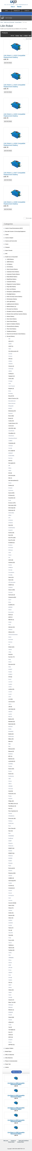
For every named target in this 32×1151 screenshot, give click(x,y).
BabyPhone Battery (11, 279)
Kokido (10, 671)
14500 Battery (10, 259)
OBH (9, 778)
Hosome (10, 592)
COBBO (10, 440)
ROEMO (10, 858)
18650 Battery (10, 261)
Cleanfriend (11, 430)
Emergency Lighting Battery (13, 291)
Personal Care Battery (12, 309)
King (9, 659)
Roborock (10, 845)
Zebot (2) (10, 1034)
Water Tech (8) (11, 1002)
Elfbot (9, 515)
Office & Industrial (9, 1054)
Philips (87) (11, 801)
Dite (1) (10, 478)
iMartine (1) (11, 619)
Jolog (9, 652)
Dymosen (10, 490)
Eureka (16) (11, 532)
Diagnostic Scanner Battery (13, 284)
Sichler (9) (10, 913)
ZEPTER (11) (11, 1044)
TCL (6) (10, 930)
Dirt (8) (10, 473)
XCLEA (10, 1014)
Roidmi (10, 860)
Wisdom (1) (11, 1009)
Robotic (10, 850)
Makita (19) (11, 719)
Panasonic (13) (12, 793)
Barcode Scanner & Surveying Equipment (15, 231)
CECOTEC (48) (12, 428)
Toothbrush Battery (11, 331)
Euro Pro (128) (11, 537)
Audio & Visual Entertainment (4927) (14, 228)
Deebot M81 (11, 455)
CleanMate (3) (11, 433)
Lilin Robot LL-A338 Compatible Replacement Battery (14, 203)
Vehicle (7, 1067)
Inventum (10, 639)
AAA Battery (10, 266)
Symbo (10, 925)
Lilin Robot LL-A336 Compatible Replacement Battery (14, 144)
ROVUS (10, 870)
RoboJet (10, 843)
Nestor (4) (10, 773)
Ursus (9, 970)
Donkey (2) (11, 485)
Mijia (9, 744)
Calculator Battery (11, 281)
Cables (7, 234)
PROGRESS (11, 816)
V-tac (9, 975)
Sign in (13, 6)
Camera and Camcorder (11, 241)
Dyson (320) (11, 493)
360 (9, 338)
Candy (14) (11, 420)
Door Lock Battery (11, 289)
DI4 (9, 465)
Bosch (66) (11, 415)
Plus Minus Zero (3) (13, 803)
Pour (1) (10, 808)
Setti (9, 898)
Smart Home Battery (12, 321)
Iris (9, 644)
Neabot (10, 766)
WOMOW (10, 1012)
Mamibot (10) (11, 721)
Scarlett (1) (11, 885)
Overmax (10, 788)
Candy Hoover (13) (13, 423)
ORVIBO (10, 786)
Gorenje (10, 570)
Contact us (13, 1140)
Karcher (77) (11, 657)
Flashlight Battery (11, 294)
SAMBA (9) (11, 878)
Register (19, 6)
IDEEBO (10, 607)
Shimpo (10, 910)
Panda (10, 796)
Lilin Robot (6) (11, 709)
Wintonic (10, 1007)
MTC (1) (10, 756)
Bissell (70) (11, 396)
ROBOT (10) (11, 848)
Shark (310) (11, 905)
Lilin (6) (10, 706)
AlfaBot (10, 361)
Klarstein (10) (11, 664)
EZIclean (10, 550)
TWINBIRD (11, 957)
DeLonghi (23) (11, 463)
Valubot (10, 980)
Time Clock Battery (11, 329)
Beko (9, 391)
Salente (10, 875)
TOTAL (10, 952)
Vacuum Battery (18, 22)
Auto (9, 383)
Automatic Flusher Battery (13, 274)
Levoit (9, 694)
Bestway (10, 393)
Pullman (10, 821)
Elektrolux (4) (11, 510)
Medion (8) (10, 734)
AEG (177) (10, 341)
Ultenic (10, 962)
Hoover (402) (11, 589)
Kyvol (9, 679)
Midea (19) (10, 739)
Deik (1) (10, 460)
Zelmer (10, 1042)
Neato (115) (11, 768)
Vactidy (10, 977)
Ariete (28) (11, 378)
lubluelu (10, 711)
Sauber (10, 883)
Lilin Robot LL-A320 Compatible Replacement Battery (14, 56)
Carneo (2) (11, 425)
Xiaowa (10, 1019)
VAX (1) (10, 982)
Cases (6, 244)
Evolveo (10, 545)
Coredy (10, 448)
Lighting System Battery (13, 304)
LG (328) (10, 699)
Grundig (10, 575)
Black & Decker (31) (13, 398)
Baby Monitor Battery (12, 276)
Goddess (10, 567)
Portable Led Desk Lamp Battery (15, 311)
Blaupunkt (10, 406)
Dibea (9, 468)
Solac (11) (10, 918)
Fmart (9, 555)
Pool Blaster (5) (12, 806)
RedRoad (10, 838)
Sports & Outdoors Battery (13, 324)
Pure (9, 826)
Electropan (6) (11, 507)
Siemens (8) (11, 915)
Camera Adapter (9, 237)
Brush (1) (10, 418)
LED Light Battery (11, 301)
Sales (30, 35)
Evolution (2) (11, 542)
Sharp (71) (10, 908)
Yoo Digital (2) (11, 1029)
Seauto (10, 890)
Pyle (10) (10, 831)
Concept (10, 445)
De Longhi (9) (11, 450)
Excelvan (10, 547)
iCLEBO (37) (11, 604)
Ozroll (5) (10, 791)
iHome (10, 609)
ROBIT (10, 840)
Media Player (8, 1051)
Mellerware (11, 736)
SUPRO (10, 920)
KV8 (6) (10, 676)
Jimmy (10, 649)
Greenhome (11, 572)
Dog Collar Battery (11, 286)
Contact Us (27, 10)
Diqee (9, 470)
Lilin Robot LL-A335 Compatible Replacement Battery (14, 115)
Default (26, 35)
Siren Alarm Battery (12, 319)
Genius (10, 565)
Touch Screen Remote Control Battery (16, 333)
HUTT (9, 599)
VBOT (9, 985)
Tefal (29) (10, 935)
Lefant (10, 686)
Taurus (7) (10, 927)
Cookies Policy (20, 1141)
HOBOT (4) (11, 584)
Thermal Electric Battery (13, 326)
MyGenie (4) (11, 758)
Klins (9, 666)
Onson (10, 781)
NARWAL (10, 763)
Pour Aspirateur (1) (13, 811)
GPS (6, 253)
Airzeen (10, 356)
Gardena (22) (11, 562)
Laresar (10, 681)
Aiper (9, 348)
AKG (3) (10, 358)
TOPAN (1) (10, 945)
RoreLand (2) (11, 868)
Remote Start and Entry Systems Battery (17, 314)
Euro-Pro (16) (11, 540)
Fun (9, 557)
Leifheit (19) (11, 689)
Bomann (10, 413)
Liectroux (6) (11, 701)
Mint (9, 746)
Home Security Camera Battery (14, 296)
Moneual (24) (11, 749)
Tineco (10, 942)
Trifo (9, 955)
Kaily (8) (10, 654)
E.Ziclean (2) (11, 495)
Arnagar (10, 381)
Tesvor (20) (11, 940)
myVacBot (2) (11, 761)
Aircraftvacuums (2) (13, 351)
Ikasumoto (11, 612)
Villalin (10, 992)
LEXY (9, 696)
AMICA (10, 371)
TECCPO (10, 932)
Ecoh (9, 500)
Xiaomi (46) (11, 1017)
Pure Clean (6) (11, 828)
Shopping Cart (17, 10)
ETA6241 (10, 522)
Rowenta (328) (11, 873)
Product (17, 35)
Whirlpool (10, 1004)
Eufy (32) (10, 525)
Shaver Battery (10, 316)
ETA (9, 517)
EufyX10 (10, 530)
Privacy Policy (11, 1141)
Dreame (10, 488)
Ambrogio (10, 368)
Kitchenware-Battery (12, 299)
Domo (9, 483)
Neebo (10, 771)
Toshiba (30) (11, 950)
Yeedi (9, 1024)
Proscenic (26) (12, 818)
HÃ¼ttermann (11, 582)
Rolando (10, 863)
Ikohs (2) (10, 614)
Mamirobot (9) (11, 724)
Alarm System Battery (12, 269)
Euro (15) (10, 535)
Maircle (10, 716)
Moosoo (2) (11, 751)
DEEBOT (10, 453)
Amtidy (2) (10, 373)
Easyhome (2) (11, 498)
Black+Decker (11, 403)
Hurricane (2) (11, 594)
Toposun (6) (11, 947)
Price (21, 35)
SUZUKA (10, 922)
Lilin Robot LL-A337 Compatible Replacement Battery (14, 173)
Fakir (9, 552)
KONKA (10, 674)
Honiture (10, 587)
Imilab (9, 622)
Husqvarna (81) (12, 597)
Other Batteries (9, 1057)
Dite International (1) (13, 480)
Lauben (10, 684)
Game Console (8, 250)
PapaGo (10, 798)
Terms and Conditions (24, 1140)
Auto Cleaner (11, 386)
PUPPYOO (10, 823)
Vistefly (10, 997)
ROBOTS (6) (11, 853)
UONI (9, 965)
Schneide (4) (11, 888)
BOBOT (10, 408)
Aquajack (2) (11, 376)
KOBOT (10, 669)
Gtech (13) (10, 577)
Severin (10, 900)
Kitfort (10, 662)
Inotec (9, 637)
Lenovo (10, 691)
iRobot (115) (11, 647)
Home (1, 22)
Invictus (10, 642)
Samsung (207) (12, 880)
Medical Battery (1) (11, 306)
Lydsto (10, 714)
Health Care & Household (9, 22)
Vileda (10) (11, 990)
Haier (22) (10, 580)
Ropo (9, 865)
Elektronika (11, 512)
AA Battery (9, 264)
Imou (9, 624)
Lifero (9, 704)
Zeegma (10, 1039)
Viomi (9, 995)
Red (9, 833)
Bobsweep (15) (12, 411)
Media (9, 729)
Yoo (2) (10, 1027)
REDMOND (11, 835)
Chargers (7, 247)
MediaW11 (10, 731)
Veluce (10, 987)
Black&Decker (12, 401)
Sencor (10, 893)
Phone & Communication (11, 1061)
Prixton (10, 813)
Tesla (9, 937)
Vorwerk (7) (11, 1000)
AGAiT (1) (10, 346)
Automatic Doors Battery (13, 271)
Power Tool (7, 1064)
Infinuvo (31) (11, 632)
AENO (9, 343)
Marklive (10, 726)
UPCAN (10, 967)
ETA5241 (10, 520)
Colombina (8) (11, 443)
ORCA (10, 783)
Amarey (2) (11, 366)
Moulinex (10, 753)
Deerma (10, 458)
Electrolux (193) (12, 505)
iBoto (9, 602)
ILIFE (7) (10, 617)
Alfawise (10, 363)
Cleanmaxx (11, 435)
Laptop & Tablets (9, 1048)
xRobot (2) (10, 1022)
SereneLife (11, 895)
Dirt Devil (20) (11, 475)
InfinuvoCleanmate (13, 634)
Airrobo (10, 353)
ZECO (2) (10, 1037)
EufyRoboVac (11, 527)
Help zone (5, 1140)
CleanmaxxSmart (12, 438)
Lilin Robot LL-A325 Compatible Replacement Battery (14, 85)
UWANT (10, 972)
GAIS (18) (10, 560)
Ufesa (9, 960)
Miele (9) (10, 741)
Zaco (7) (10, 1032)
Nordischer (11, 776)
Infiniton (10, 629)
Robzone (10, 855)
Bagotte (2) (11, 388)
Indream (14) (11, 627)
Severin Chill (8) (12, 903)
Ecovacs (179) (11, 502)
